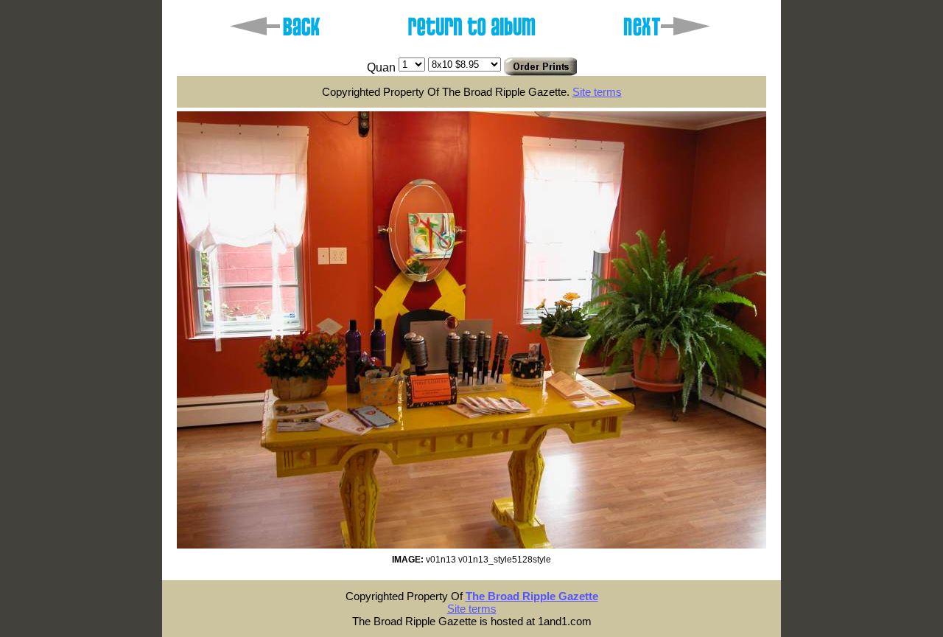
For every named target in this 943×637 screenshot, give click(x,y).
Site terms (597, 92)
